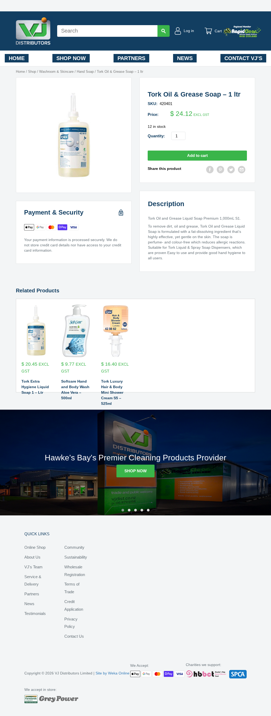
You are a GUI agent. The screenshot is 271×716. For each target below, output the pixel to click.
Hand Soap (85, 72)
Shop (32, 72)
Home (17, 58)
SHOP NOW (135, 471)
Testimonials (35, 613)
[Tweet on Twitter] (231, 170)
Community (74, 547)
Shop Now (71, 58)
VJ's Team (33, 567)
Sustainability (75, 557)
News (185, 58)
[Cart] (210, 31)
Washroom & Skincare (56, 72)
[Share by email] (241, 170)
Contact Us (74, 636)
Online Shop (35, 547)
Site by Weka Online (112, 673)
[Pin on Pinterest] (220, 170)
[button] (123, 510)
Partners (131, 58)
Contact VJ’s (243, 58)
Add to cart (197, 155)
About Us (32, 557)
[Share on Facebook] (210, 170)
